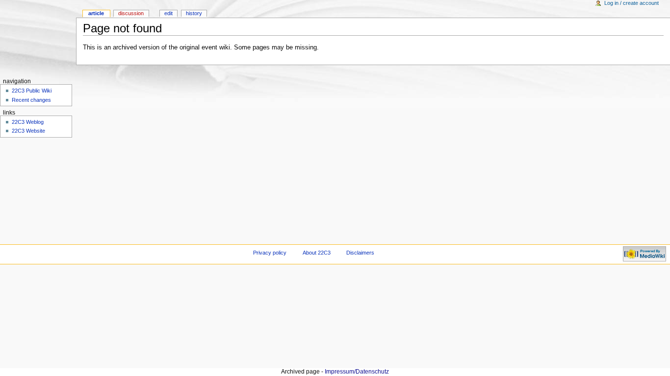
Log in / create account (631, 3)
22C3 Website (28, 131)
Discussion (131, 13)
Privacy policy (269, 253)
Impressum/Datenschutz (357, 371)
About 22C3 (317, 253)
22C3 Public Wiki (32, 91)
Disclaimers (360, 253)
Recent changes (31, 100)
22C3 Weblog (28, 122)
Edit (168, 13)
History (194, 13)
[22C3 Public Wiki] (38, 38)
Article (96, 13)
